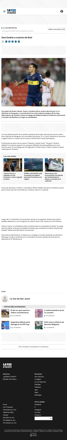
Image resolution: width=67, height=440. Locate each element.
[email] (16, 42)
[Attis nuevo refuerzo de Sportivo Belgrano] (39, 325)
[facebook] (9, 42)
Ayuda (61, 431)
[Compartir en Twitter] (13, 42)
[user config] (61, 11)
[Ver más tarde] (2, 41)
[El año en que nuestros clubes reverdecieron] (5, 313)
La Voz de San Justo (20, 298)
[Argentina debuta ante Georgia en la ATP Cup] (5, 325)
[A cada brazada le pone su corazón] (39, 313)
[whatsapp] (6, 42)
